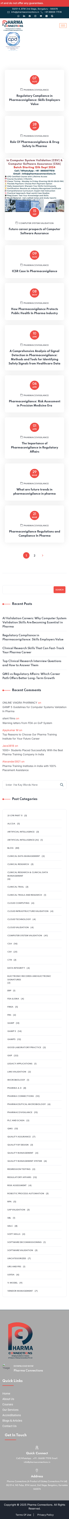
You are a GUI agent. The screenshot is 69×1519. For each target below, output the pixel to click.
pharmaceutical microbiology (26, 1104)
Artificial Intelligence (20, 832)
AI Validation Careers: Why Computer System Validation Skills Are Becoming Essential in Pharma (34, 622)
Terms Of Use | (25, 1514)
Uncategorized (16, 1259)
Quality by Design (18, 1145)
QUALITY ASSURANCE (19, 1137)
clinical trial (15, 887)
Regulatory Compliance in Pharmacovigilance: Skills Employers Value (34, 100)
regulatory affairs (19, 1177)
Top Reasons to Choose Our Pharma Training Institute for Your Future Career (29, 736)
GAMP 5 (11, 1031)
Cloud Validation (18, 928)
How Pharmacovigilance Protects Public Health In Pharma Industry (34, 311)
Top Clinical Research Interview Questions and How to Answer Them (31, 663)
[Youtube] (41, 14)
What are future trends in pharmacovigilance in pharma (34, 491)
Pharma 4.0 (14, 1088)
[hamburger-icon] (63, 25)
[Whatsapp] (18, 14)
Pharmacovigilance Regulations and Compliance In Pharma (34, 533)
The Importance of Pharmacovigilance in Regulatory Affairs (34, 447)
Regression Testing (18, 1169)
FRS (9, 1015)
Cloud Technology (19, 919)
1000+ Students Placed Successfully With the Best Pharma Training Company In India (32, 752)
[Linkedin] (24, 14)
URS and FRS (14, 1267)
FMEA (10, 1007)
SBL (9, 1218)
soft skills (13, 1234)
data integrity (16, 968)
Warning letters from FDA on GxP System (27, 723)
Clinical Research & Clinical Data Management (27, 874)
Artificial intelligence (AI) (23, 840)
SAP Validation (16, 1210)
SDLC (10, 1226)
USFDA (10, 1275)
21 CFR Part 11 (14, 816)
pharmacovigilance (36, 90)
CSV (9, 952)
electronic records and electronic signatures (29, 978)
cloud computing (18, 903)
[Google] (52, 14)
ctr (9, 960)
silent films (8, 718)
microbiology (16, 1080)
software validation (20, 1250)
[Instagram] (35, 14)
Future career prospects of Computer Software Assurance (34, 231)
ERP (9, 991)
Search (60, 590)
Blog (10, 848)
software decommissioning (24, 1242)
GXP (9, 1056)
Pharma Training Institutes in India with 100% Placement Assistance (29, 768)
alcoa (11, 824)
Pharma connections (20, 1096)
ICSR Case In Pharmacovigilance (34, 271)
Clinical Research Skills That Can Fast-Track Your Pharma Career (33, 650)
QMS (10, 1129)
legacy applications (19, 1064)
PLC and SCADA (16, 1121)
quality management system (24, 1161)
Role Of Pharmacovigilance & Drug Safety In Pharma (34, 144)
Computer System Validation (36, 223)
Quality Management (20, 1153)
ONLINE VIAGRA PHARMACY (19, 702)
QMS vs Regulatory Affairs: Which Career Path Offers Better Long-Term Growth (31, 676)
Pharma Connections (28, 1370)
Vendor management (20, 1291)
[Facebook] (29, 14)
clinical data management (23, 856)
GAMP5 (11, 1039)
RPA (9, 1202)
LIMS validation (16, 1072)
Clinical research (18, 864)
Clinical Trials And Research (24, 895)
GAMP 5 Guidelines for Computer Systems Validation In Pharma (34, 709)
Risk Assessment (17, 1185)
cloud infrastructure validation (27, 911)
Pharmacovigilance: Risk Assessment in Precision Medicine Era (34, 403)
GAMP (10, 1023)
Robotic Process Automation (25, 1194)
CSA (9, 944)
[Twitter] (46, 14)
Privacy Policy (45, 1514)
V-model (12, 1283)
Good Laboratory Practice (24, 1048)
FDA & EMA (13, 999)
